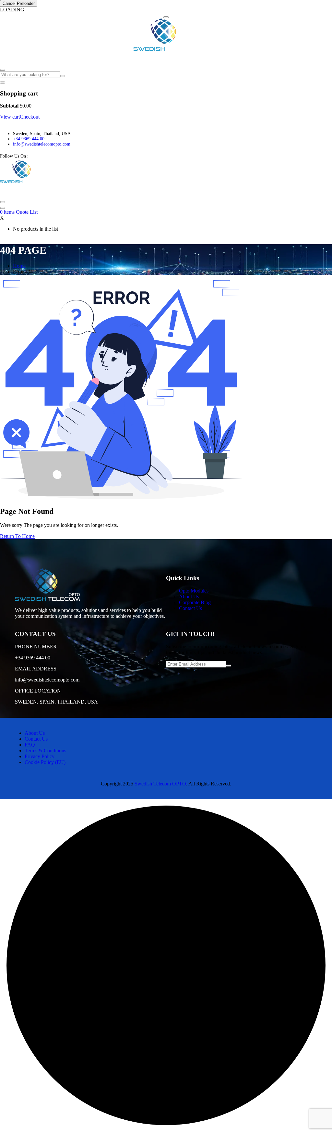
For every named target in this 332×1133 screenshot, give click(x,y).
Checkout (30, 117)
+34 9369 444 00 (28, 138)
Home (19, 266)
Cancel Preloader (19, 3)
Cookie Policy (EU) (45, 762)
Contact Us (129, 58)
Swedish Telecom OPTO (160, 783)
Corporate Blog (82, 58)
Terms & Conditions (45, 750)
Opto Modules (16, 58)
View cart (10, 117)
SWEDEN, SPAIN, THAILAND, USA (56, 702)
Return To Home (17, 536)
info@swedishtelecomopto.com (41, 144)
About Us (52, 58)
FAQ (107, 58)
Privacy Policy (39, 756)
